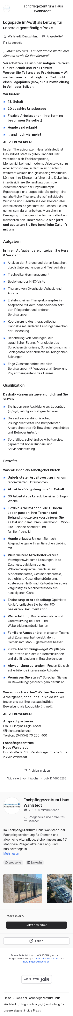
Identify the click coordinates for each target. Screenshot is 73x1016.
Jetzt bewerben (36, 925)
